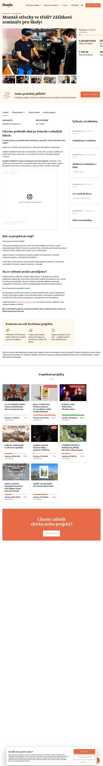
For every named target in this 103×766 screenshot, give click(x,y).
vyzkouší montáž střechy (26, 302)
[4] (49, 79)
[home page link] (7, 5)
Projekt (5, 112)
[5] (63, 79)
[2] (22, 79)
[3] (36, 79)
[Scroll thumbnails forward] (74, 79)
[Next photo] (74, 51)
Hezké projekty (49, 112)
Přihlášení (75, 5)
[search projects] (82, 5)
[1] (8, 79)
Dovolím (84, 751)
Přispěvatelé (18, 112)
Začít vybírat (93, 5)
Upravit (83, 762)
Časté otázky (34, 112)
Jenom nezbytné (84, 757)
